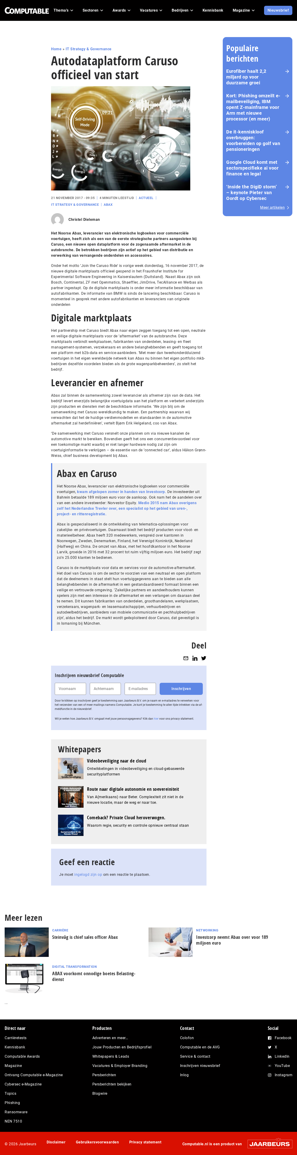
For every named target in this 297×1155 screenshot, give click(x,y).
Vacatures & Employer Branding (120, 1065)
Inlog (184, 1075)
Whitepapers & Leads (110, 1056)
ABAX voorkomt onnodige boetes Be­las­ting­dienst (93, 976)
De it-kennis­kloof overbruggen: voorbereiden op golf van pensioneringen (253, 140)
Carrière (60, 930)
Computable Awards (22, 1056)
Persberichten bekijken (112, 1084)
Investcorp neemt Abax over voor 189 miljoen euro (232, 940)
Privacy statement (145, 1142)
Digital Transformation (74, 966)
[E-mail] (186, 658)
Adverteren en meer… (110, 1038)
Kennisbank (15, 1047)
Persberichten (104, 1075)
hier (156, 718)
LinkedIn (282, 1056)
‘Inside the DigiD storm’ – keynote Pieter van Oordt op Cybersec (251, 192)
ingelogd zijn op (88, 874)
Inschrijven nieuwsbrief (200, 1065)
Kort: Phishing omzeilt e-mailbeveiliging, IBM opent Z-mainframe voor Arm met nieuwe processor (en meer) (253, 107)
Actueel (146, 198)
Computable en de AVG (200, 1047)
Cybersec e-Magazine (23, 1084)
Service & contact (195, 1056)
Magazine (13, 1065)
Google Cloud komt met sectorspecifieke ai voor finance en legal (252, 168)
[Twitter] (204, 658)
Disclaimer (56, 1142)
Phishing (12, 1103)
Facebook (283, 1038)
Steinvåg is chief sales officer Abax (85, 937)
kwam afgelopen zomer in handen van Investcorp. (122, 492)
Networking (207, 930)
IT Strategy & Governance (89, 49)
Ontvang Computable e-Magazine (34, 1075)
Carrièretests (16, 1038)
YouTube (282, 1065)
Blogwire (99, 1093)
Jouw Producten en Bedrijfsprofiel (122, 1047)
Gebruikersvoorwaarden (97, 1142)
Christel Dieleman (84, 219)
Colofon (187, 1038)
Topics (10, 1093)
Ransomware (16, 1112)
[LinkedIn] (195, 658)
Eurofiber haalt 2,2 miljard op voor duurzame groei (246, 76)
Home (56, 49)
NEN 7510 (13, 1121)
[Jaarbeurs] (267, 1144)
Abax (108, 204)
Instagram (284, 1075)
